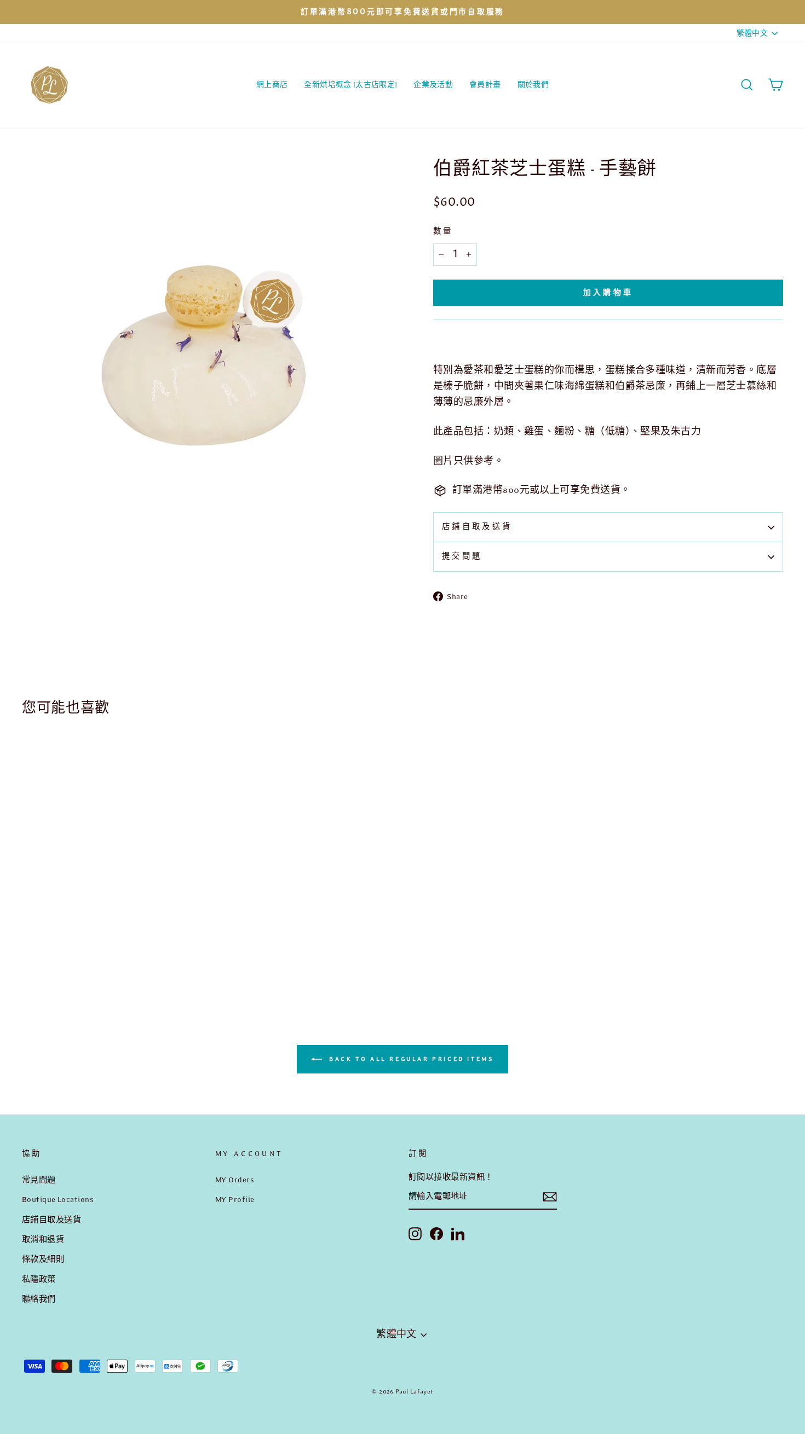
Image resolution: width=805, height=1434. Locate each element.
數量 (443, 231)
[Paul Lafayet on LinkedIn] (457, 1233)
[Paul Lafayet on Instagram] (415, 1233)
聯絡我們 (39, 1298)
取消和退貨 (43, 1239)
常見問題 (39, 1179)
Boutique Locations (58, 1199)
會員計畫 (485, 84)
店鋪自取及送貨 (477, 526)
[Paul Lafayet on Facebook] (436, 1233)
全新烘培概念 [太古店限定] (350, 84)
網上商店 (272, 84)
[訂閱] (550, 1197)
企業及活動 (433, 84)
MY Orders (234, 1179)
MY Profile (235, 1199)
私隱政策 (39, 1279)
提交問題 (462, 556)
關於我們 (533, 84)
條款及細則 (43, 1259)
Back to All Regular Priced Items (410, 1059)
